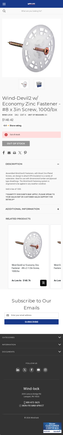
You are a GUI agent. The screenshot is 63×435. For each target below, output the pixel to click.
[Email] (9, 152)
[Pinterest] (25, 152)
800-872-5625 (33, 402)
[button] (31, 164)
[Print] (14, 152)
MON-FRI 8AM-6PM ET (33, 405)
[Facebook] (3, 152)
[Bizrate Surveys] (47, 420)
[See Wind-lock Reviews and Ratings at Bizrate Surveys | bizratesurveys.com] (52, 427)
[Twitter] (19, 152)
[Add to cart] (43, 283)
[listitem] (28, 257)
